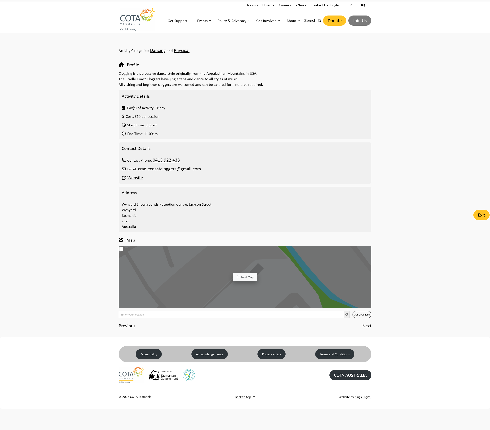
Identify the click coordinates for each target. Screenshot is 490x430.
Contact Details (136, 148)
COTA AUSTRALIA (350, 375)
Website (135, 177)
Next (366, 326)
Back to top (243, 396)
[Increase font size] (369, 5)
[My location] (347, 314)
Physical (181, 50)
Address (129, 192)
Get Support (177, 20)
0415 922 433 (166, 160)
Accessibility (148, 354)
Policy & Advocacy (232, 20)
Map (130, 240)
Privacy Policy (271, 354)
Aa (363, 5)
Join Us (360, 20)
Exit (481, 215)
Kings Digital (363, 396)
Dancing (158, 50)
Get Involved (266, 20)
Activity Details (136, 96)
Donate (335, 20)
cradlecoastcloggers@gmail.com (169, 169)
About (291, 20)
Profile (133, 64)
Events (202, 20)
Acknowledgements (209, 354)
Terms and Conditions (335, 354)
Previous (127, 326)
